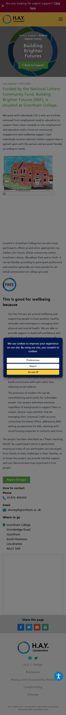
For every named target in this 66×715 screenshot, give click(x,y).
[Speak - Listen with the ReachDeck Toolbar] (58, 676)
